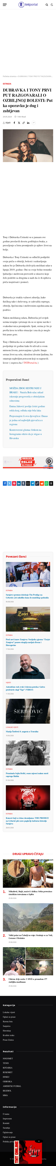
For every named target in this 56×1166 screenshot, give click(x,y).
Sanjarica (6, 1026)
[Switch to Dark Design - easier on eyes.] (51, 4)
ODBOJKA (7, 1081)
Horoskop (7, 1030)
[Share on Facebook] (14, 123)
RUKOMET (7, 1072)
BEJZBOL (7, 1090)
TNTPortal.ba (30, 362)
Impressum (7, 1118)
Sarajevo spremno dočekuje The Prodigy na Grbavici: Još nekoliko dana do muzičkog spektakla (27, 596)
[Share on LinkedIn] (28, 123)
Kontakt (6, 1123)
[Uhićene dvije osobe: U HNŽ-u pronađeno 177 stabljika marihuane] (28, 961)
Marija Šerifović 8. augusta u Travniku (22, 731)
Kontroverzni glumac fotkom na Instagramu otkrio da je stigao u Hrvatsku (25, 434)
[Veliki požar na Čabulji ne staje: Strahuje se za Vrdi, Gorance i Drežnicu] (28, 917)
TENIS (6, 1063)
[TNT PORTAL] (28, 4)
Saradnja (6, 1127)
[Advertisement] (28, 42)
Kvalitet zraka (8, 1035)
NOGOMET (8, 1058)
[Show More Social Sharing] (33, 123)
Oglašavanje (8, 1132)
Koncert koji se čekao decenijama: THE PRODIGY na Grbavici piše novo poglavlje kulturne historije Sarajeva (27, 820)
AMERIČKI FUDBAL (12, 1086)
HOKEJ (6, 1076)
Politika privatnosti (10, 1141)
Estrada (7, 83)
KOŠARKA (7, 1067)
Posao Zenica (8, 1039)
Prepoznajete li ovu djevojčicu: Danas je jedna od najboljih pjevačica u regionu (28, 420)
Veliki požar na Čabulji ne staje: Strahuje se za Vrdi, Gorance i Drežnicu (31, 937)
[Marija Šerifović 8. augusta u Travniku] (28, 711)
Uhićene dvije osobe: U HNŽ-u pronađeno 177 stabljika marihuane (28, 980)
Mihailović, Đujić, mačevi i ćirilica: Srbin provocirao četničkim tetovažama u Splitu (30, 893)
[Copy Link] (23, 123)
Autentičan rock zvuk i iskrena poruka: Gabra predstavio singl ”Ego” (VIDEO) (25, 688)
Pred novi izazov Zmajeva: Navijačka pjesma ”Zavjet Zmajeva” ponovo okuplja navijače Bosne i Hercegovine (28, 642)
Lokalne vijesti (9, 1012)
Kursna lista (7, 1021)
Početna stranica (9, 76)
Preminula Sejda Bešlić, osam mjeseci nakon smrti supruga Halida (27, 775)
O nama (6, 1114)
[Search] (47, 4)
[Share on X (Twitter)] (19, 123)
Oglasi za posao (9, 1016)
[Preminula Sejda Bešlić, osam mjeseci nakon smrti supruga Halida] (28, 753)
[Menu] (5, 4)
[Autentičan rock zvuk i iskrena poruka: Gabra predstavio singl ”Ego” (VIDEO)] (28, 666)
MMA (5, 1095)
